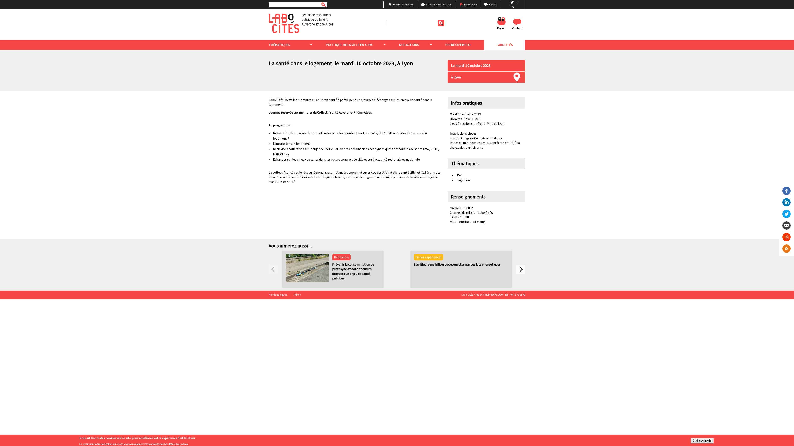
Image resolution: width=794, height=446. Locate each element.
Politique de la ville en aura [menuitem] (349, 45)
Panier (501, 28)
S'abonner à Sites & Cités (439, 4)
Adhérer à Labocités (403, 4)
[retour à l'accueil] (301, 23)
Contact (493, 4)
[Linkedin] (786, 202)
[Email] (786, 225)
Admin (297, 295)
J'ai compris (702, 440)
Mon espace (470, 4)
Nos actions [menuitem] (409, 45)
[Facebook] (786, 190)
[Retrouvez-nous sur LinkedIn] (512, 7)
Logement (463, 180)
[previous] (273, 269)
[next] (520, 269)
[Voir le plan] (516, 77)
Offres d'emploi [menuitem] (458, 45)
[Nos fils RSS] (787, 249)
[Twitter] (786, 213)
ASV (459, 175)
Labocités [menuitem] (504, 45)
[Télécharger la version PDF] (786, 237)
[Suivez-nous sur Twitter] (512, 2)
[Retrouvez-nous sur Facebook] (517, 2)
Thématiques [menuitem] (279, 45)
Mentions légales (278, 295)
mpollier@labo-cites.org (467, 221)
